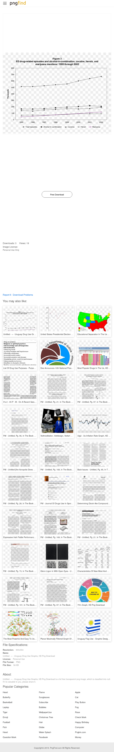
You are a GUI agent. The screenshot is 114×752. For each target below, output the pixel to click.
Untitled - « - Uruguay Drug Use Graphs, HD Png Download (29, 334)
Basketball (7, 702)
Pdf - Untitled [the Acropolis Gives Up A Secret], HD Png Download (32, 469)
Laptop (6, 707)
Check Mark (80, 717)
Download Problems (23, 294)
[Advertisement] (57, 33)
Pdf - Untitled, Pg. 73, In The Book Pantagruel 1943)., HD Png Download (35, 571)
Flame (42, 692)
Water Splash (45, 732)
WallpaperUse (45, 712)
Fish (5, 727)
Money (78, 737)
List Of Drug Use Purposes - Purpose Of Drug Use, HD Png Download (34, 368)
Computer (79, 727)
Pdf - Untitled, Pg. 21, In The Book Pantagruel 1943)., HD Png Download (72, 401)
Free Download (57, 194)
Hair (41, 722)
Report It (7, 294)
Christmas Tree (46, 717)
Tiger (5, 712)
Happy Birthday (82, 722)
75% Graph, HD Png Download (91, 604)
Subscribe (43, 702)
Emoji (5, 717)
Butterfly (6, 697)
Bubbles (42, 707)
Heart (5, 692)
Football (6, 722)
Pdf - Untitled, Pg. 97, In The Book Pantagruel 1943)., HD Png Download (72, 604)
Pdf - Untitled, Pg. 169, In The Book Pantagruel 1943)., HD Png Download (72, 537)
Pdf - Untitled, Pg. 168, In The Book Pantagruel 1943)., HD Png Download (72, 469)
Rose (77, 712)
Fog (77, 707)
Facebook (43, 737)
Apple (77, 692)
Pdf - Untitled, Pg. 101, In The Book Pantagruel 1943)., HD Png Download (35, 604)
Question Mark (9, 737)
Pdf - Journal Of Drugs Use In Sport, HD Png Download (64, 503)
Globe (41, 727)
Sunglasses (44, 697)
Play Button (80, 702)
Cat (76, 697)
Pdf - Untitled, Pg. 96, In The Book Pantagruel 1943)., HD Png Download (35, 435)
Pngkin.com (80, 732)
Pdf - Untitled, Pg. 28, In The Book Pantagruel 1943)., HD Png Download (35, 503)
